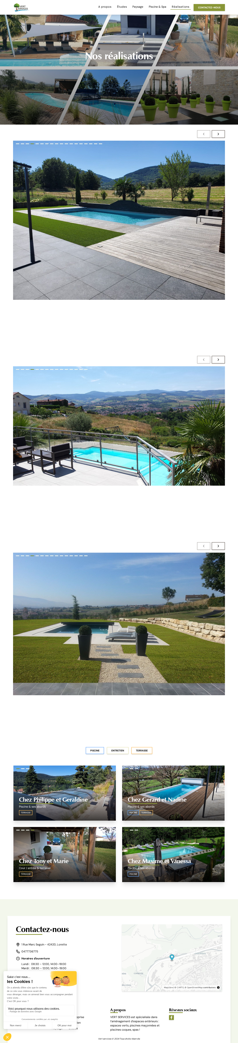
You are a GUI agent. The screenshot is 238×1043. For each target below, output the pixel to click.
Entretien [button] (117, 750)
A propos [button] (104, 7)
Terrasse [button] (142, 750)
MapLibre (168, 987)
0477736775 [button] (29, 951)
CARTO (180, 987)
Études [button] (122, 7)
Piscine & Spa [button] (157, 7)
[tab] (17, 143)
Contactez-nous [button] (209, 7)
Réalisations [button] (180, 7)
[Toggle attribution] (218, 987)
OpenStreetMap (195, 987)
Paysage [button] (137, 7)
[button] (203, 134)
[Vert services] (21, 7)
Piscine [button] (94, 750)
